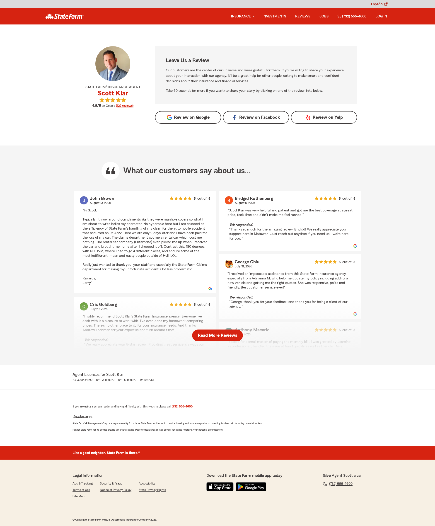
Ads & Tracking (82, 483)
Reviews (302, 16)
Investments (274, 16)
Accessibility (147, 483)
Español (377, 4)
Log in (381, 16)
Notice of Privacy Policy (115, 490)
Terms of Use (81, 490)
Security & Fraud (111, 483)
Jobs (324, 16)
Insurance (241, 16)
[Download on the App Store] (220, 486)
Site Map (78, 496)
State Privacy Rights (152, 490)
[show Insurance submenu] (252, 16)
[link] (65, 16)
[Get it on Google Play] (251, 486)
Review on (192, 117)
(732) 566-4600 (354, 16)
